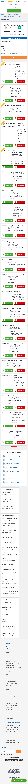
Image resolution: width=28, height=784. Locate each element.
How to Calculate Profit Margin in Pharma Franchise (9, 580)
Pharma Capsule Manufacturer (9, 537)
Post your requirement (14, 11)
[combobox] (14, 7)
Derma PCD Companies (11, 711)
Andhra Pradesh (21, 34)
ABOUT (7, 646)
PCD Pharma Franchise (7, 545)
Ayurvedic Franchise (6, 492)
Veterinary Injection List (7, 602)
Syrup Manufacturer (6, 532)
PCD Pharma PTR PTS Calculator (13, 663)
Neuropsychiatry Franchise (8, 506)
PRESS (7, 689)
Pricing (3, 1)
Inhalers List (4, 621)
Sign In (24, 1)
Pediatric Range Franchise (8, 511)
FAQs (7, 687)
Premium (19, 31)
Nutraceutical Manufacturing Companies (8, 561)
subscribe (18, 751)
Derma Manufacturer (6, 525)
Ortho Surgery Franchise (7, 508)
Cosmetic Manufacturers (11, 736)
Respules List (5, 619)
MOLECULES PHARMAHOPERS (12, 691)
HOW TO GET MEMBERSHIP (11, 676)
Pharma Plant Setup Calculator (13, 667)
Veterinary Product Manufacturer (9, 528)
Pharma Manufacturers (10, 740)
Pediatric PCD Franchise (11, 713)
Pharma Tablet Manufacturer (8, 535)
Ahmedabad (5, 34)
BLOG (7, 674)
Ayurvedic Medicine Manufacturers (13, 727)
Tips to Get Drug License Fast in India (9, 576)
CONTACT (8, 648)
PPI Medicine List (5, 614)
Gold (14, 31)
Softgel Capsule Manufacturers (12, 729)
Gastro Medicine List (6, 607)
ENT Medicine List (6, 612)
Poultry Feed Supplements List (9, 626)
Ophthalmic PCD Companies (11, 703)
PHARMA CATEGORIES (10, 679)
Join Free (18, 1)
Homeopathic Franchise (7, 497)
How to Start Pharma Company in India (9, 572)
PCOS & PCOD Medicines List (8, 631)
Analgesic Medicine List (7, 609)
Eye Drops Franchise (10, 699)
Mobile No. (3, 49)
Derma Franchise (6, 501)
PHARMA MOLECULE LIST (11, 681)
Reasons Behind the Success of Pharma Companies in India (9, 594)
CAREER (7, 650)
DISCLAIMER (8, 657)
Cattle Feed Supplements (7, 635)
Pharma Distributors (10, 718)
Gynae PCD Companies (10, 707)
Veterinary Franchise (6, 499)
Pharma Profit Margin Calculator (14, 665)
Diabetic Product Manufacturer (9, 530)
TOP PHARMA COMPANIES (11, 683)
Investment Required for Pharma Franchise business (9, 584)
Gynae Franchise (6, 504)
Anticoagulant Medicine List (8, 633)
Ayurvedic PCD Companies (11, 716)
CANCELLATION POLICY (10, 659)
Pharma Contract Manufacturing (9, 549)
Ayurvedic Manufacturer (7, 521)
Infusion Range (5, 616)
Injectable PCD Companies (11, 701)
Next (14, 57)
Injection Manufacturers (11, 738)
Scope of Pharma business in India (10, 591)
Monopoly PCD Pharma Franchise (9, 552)
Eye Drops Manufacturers (8, 564)
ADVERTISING (8, 685)
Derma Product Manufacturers (12, 733)
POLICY (7, 652)
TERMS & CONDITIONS (10, 654)
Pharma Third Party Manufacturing (9, 518)
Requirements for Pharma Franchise (8, 588)
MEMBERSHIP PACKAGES (11, 661)
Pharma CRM (9, 1)
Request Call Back (20, 780)
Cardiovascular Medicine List (8, 628)
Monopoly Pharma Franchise (12, 705)
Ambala (13, 34)
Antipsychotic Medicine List (8, 605)
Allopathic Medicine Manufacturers (13, 731)
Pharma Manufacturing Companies (10, 554)
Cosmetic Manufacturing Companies (7, 557)
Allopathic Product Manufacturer (9, 523)
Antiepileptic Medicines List (8, 624)
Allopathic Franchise (6, 494)
